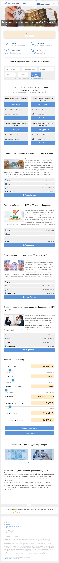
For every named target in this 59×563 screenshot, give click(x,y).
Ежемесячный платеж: (14, 403)
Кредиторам (9, 524)
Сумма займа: (10, 366)
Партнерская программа (12, 526)
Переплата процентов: (14, 420)
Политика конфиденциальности (11, 558)
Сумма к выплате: (12, 413)
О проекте (9, 521)
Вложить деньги (10, 528)
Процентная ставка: (13, 386)
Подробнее (16, 118)
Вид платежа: (10, 396)
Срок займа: (10, 376)
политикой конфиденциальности (38, 78)
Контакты (8, 522)
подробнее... (14, 542)
